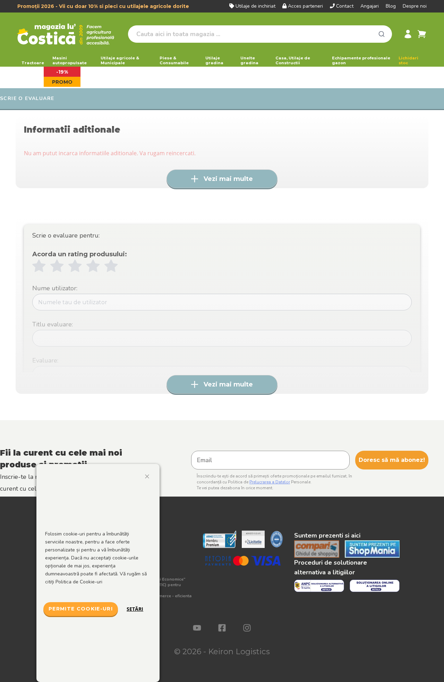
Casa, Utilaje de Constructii (292, 60)
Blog (391, 6)
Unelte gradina (249, 60)
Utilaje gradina (214, 60)
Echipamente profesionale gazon (361, 60)
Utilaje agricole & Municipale (120, 60)
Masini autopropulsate (69, 60)
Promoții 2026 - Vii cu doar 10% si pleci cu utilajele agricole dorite (103, 6)
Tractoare (33, 62)
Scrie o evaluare (27, 98)
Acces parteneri (305, 6)
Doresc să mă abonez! (392, 460)
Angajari (369, 6)
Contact (344, 6)
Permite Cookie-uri (81, 609)
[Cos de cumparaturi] (422, 34)
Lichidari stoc (408, 60)
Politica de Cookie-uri (79, 582)
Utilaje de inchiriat (255, 6)
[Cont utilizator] (408, 34)
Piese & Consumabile (174, 60)
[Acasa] (69, 34)
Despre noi (415, 6)
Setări (135, 609)
